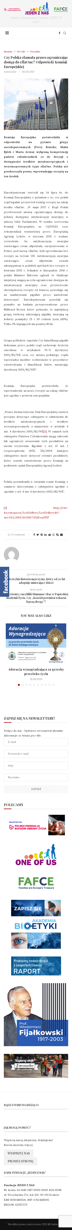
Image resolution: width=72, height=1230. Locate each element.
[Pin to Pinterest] (42, 534)
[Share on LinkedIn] (45, 534)
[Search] (65, 33)
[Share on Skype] (57, 534)
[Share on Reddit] (49, 534)
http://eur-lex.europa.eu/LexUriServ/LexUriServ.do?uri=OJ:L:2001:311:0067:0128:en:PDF (36, 512)
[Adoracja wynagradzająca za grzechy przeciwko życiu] (36, 643)
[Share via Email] (61, 534)
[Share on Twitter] (37, 534)
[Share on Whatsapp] (53, 534)
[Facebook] (59, 33)
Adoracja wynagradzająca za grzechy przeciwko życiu (36, 671)
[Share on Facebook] (34, 534)
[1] (45, 431)
